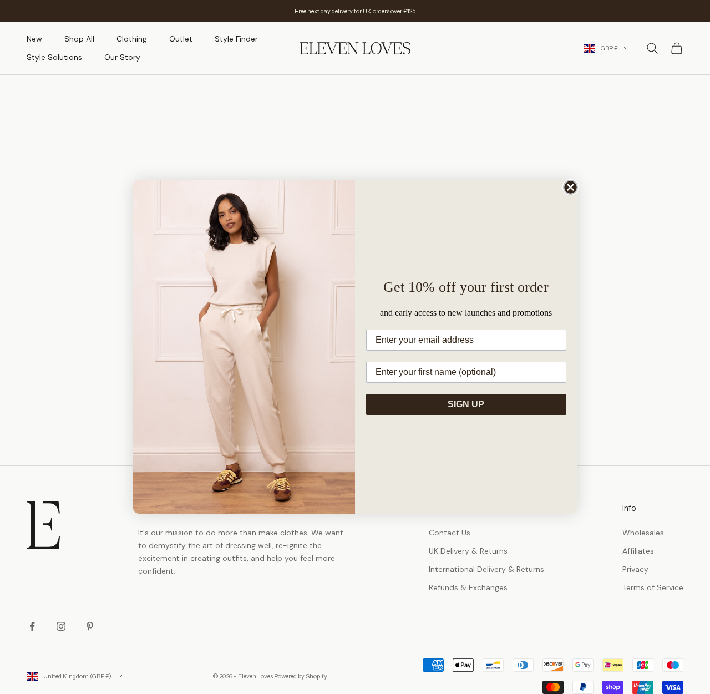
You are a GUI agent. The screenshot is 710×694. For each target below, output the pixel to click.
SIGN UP (466, 404)
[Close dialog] (570, 187)
